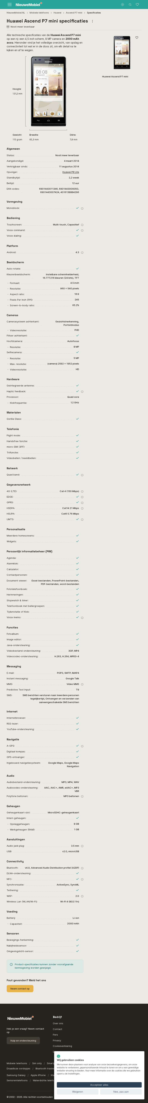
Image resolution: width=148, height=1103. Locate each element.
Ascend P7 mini (74, 12)
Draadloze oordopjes (18, 1068)
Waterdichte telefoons (45, 1080)
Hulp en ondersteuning (23, 1040)
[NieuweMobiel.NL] (28, 4)
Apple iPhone (38, 1075)
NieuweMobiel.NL (16, 12)
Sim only (37, 1063)
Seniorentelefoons (17, 1080)
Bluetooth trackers (46, 1068)
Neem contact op (20, 988)
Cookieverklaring (62, 1046)
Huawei (57, 12)
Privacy (57, 1040)
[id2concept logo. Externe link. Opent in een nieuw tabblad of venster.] (58, 1056)
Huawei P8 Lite (70, 172)
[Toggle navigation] (9, 4)
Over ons (58, 1023)
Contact (57, 1029)
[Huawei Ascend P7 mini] (121, 52)
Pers (55, 1034)
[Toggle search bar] (130, 4)
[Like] (137, 38)
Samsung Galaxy (16, 1075)
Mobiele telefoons (39, 12)
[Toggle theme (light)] (122, 4)
